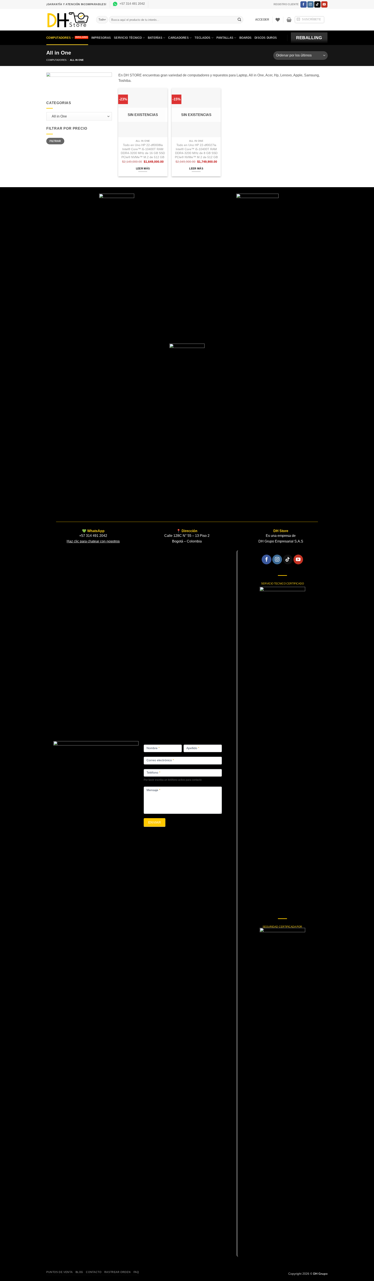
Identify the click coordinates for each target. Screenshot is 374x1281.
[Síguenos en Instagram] (310, 4)
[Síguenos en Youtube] (324, 4)
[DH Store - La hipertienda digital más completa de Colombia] (68, 20)
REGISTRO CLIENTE (286, 4)
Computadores (58, 37)
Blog (79, 1272)
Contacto (93, 1272)
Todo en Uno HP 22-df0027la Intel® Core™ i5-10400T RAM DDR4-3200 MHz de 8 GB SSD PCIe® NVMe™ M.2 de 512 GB (196, 151)
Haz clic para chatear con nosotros (93, 541)
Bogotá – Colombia (187, 541)
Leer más (143, 168)
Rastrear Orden (117, 1272)
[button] (262, 20)
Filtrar (55, 141)
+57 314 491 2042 (132, 3)
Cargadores (178, 37)
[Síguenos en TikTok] (317, 4)
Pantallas (224, 37)
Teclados (202, 37)
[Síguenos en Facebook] (303, 4)
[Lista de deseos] (278, 19)
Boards (245, 37)
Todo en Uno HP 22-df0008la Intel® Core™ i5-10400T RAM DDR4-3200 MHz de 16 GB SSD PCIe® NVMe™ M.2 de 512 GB (143, 151)
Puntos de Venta (59, 1272)
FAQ (136, 1272)
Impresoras (101, 37)
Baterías (155, 37)
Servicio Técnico (128, 37)
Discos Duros (266, 37)
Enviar (154, 822)
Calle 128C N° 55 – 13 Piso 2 (187, 536)
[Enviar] (239, 19)
